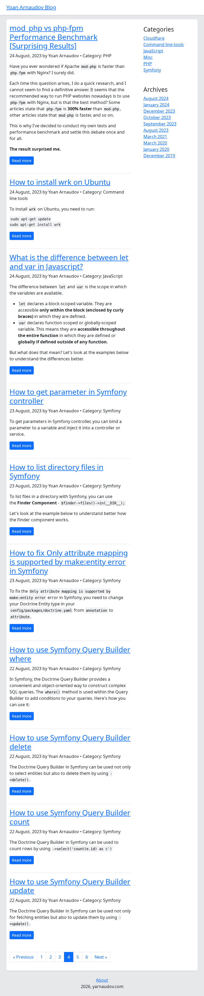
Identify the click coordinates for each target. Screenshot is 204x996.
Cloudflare (153, 38)
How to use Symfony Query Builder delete (70, 742)
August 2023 (155, 130)
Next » (101, 957)
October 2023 (157, 117)
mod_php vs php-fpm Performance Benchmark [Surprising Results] (53, 37)
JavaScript (153, 51)
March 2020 (155, 143)
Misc (148, 57)
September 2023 (159, 124)
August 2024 (155, 98)
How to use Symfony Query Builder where (70, 653)
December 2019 (159, 156)
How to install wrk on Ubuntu (60, 182)
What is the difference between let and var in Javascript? (69, 261)
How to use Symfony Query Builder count (70, 817)
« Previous (23, 957)
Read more (21, 160)
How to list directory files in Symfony (56, 471)
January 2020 (156, 149)
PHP (147, 64)
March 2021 (155, 136)
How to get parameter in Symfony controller (68, 396)
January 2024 (156, 105)
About (102, 980)
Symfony (152, 70)
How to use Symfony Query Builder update (70, 885)
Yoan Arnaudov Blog (31, 7)
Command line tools (163, 44)
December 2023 (159, 111)
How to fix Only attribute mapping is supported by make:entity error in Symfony (69, 561)
